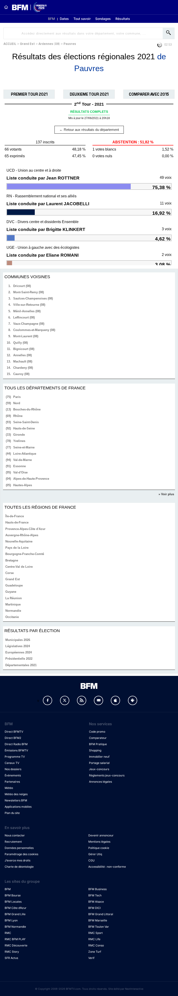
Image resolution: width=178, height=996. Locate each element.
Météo (9, 788)
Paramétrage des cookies (21, 854)
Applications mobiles (18, 806)
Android (132, 700)
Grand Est (27, 43)
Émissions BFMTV (16, 750)
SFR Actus (11, 958)
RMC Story (12, 951)
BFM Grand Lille (15, 914)
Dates (64, 19)
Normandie (13, 610)
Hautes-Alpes (22, 485)
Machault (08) (22, 361)
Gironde (19, 434)
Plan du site (12, 813)
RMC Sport (95, 933)
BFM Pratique (98, 744)
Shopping (95, 750)
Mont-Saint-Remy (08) (28, 292)
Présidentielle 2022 (18, 658)
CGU (91, 860)
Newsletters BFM (16, 800)
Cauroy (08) (21, 374)
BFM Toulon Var (98, 926)
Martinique (13, 604)
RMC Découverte (16, 945)
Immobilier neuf (99, 756)
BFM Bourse (13, 895)
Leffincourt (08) (24, 317)
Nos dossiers (13, 769)
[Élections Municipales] (27, 7)
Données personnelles (19, 848)
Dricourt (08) (22, 286)
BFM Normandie (15, 926)
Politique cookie (98, 848)
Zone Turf (94, 951)
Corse (9, 573)
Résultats (122, 19)
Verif (91, 958)
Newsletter (98, 700)
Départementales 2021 (21, 665)
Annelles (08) (22, 355)
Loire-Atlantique (24, 453)
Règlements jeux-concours (106, 775)
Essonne (19, 466)
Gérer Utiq (95, 854)
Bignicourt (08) (23, 349)
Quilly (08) (20, 342)
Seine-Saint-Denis (26, 422)
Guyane (10, 591)
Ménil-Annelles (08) (27, 311)
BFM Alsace (96, 901)
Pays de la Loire (17, 547)
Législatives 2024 (17, 646)
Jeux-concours (99, 769)
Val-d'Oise (20, 472)
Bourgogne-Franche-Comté (24, 554)
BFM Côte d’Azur (15, 908)
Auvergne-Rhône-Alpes (21, 535)
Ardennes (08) (49, 43)
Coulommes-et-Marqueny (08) (34, 330)
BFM (51, 19)
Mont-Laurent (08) (25, 336)
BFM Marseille (97, 920)
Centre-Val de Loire (19, 566)
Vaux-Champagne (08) (28, 323)
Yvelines (19, 441)
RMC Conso (96, 945)
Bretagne (11, 560)
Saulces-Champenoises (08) (33, 298)
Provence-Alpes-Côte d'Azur (25, 529)
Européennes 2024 (18, 652)
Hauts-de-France (17, 522)
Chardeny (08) (23, 367)
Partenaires (12, 781)
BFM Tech (95, 895)
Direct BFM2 (13, 738)
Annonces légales (100, 781)
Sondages (103, 19)
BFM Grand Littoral (100, 914)
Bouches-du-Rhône (27, 409)
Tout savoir (82, 19)
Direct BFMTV (14, 731)
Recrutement (13, 841)
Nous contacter (15, 835)
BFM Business (97, 889)
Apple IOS (115, 700)
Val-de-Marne (22, 460)
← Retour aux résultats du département (89, 130)
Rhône (17, 416)
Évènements (13, 775)
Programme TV (15, 756)
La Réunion (13, 598)
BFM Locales (13, 901)
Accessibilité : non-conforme (107, 866)
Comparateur (98, 738)
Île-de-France (14, 516)
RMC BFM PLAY (15, 939)
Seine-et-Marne (24, 447)
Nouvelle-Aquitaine (18, 541)
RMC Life (94, 939)
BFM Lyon (11, 920)
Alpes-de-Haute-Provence (31, 478)
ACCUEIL (9, 43)
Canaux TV (12, 763)
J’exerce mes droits (17, 860)
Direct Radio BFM (16, 744)
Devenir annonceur (101, 835)
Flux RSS (81, 700)
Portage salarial (99, 763)
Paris (17, 397)
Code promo (97, 731)
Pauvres (70, 43)
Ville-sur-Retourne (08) (29, 304)
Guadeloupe (14, 585)
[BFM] (6, 7)
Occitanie (12, 617)
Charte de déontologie (19, 866)
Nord (16, 403)
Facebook (47, 700)
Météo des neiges (16, 794)
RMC (8, 933)
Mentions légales (99, 841)
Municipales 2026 (17, 640)
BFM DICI (94, 908)
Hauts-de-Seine (24, 428)
